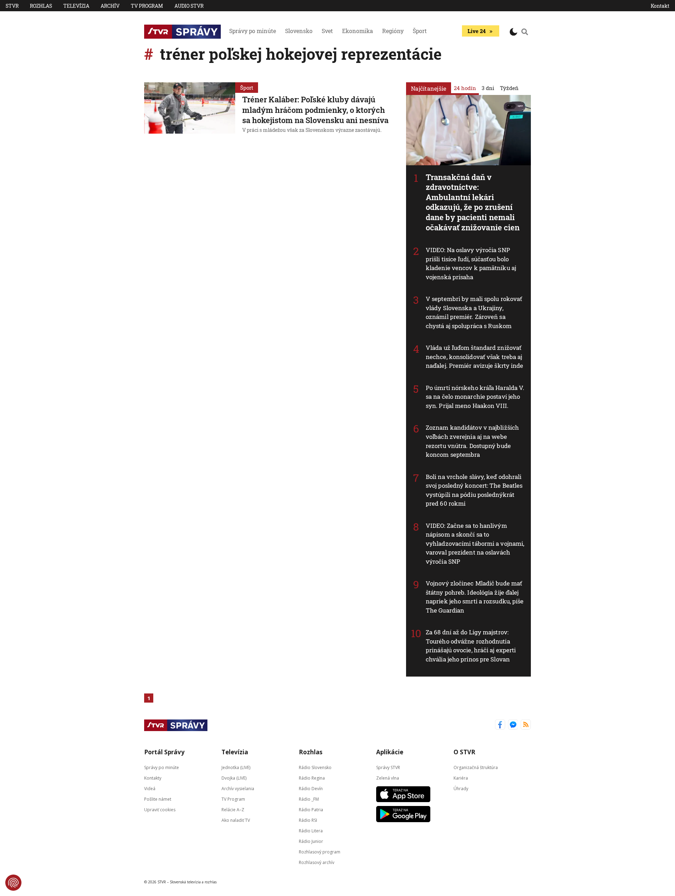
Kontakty (152, 778)
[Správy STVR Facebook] (500, 725)
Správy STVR (388, 767)
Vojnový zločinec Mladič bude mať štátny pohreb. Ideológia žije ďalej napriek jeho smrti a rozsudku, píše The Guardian (475, 596)
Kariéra (461, 778)
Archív (110, 5)
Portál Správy (164, 752)
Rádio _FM (309, 799)
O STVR (464, 752)
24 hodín (465, 87)
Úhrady (461, 789)
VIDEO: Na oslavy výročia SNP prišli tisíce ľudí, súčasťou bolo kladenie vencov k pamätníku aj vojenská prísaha (471, 263)
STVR (12, 5)
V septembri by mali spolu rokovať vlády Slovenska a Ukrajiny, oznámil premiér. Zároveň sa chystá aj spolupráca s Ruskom (474, 312)
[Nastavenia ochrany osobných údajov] (13, 883)
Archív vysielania (237, 789)
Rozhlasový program (319, 852)
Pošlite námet (157, 799)
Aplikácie (389, 752)
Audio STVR (189, 5)
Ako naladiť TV (235, 820)
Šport (420, 30)
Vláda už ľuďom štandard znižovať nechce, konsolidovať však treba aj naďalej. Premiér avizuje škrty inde (474, 357)
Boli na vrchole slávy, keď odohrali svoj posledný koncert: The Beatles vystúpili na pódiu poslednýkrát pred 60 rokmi (474, 490)
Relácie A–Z (232, 810)
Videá (149, 789)
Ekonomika (357, 30)
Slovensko (299, 30)
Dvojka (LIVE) (233, 778)
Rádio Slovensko (315, 767)
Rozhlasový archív (316, 862)
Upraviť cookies (159, 810)
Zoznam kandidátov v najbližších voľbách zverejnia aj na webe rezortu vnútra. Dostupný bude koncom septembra (472, 441)
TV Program (147, 5)
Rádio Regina (312, 778)
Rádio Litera (311, 831)
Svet (327, 30)
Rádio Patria (311, 810)
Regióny (393, 30)
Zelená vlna (387, 778)
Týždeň (509, 87)
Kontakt (660, 5)
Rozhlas (41, 5)
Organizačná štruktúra (476, 767)
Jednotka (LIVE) (235, 767)
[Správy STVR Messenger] (513, 725)
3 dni (488, 87)
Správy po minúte (252, 30)
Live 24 (477, 30)
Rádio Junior (311, 841)
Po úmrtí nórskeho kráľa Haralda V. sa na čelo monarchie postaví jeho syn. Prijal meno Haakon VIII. (475, 397)
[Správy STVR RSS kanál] (526, 725)
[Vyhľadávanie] (525, 31)
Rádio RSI (308, 820)
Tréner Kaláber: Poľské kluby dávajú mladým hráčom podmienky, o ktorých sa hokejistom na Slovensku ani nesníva (315, 109)
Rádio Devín (311, 789)
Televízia (76, 5)
